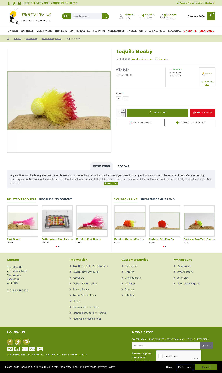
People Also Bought (55, 199)
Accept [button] (206, 367)
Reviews (123, 166)
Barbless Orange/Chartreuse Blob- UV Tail (130, 239)
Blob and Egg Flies (51, 38)
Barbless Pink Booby (88, 239)
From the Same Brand (157, 199)
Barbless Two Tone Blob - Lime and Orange (199, 239)
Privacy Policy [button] (106, 367)
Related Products (21, 199)
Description (101, 166)
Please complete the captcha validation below (141, 357)
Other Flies (31, 38)
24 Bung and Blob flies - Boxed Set (57, 239)
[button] (56, 246)
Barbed (17, 38)
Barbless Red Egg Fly (161, 239)
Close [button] (169, 367)
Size (118, 93)
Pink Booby (14, 239)
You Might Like (125, 199)
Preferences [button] (184, 367)
